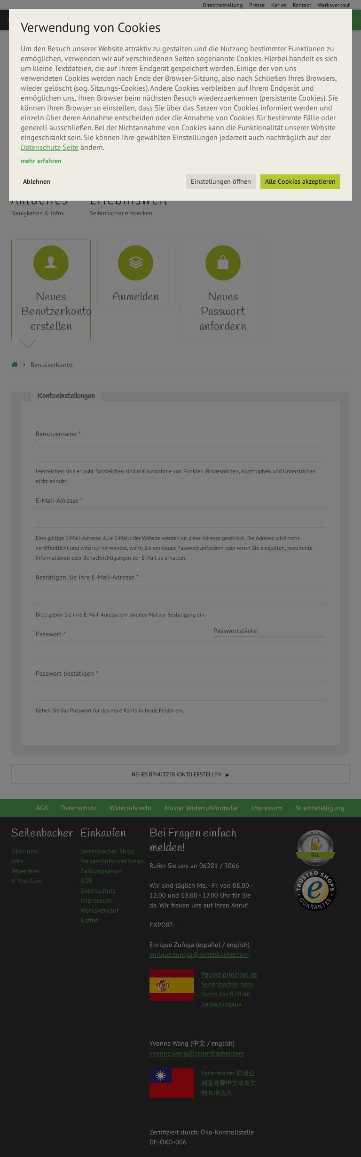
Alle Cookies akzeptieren (300, 181)
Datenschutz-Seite (49, 147)
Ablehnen (36, 181)
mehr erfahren (41, 160)
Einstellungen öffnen (221, 181)
